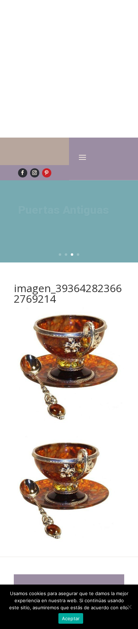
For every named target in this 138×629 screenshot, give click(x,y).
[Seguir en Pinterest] (46, 172)
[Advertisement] (69, 69)
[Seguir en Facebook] (22, 172)
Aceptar (71, 618)
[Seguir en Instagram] (34, 172)
